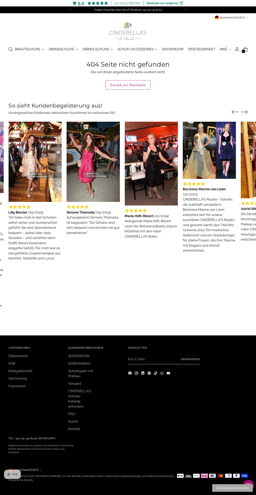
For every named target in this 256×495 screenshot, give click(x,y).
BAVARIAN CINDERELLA (50, 476)
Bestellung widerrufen (232, 488)
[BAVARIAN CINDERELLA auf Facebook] (130, 374)
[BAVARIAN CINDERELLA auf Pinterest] (149, 374)
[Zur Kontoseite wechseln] (237, 49)
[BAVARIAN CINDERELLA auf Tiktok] (156, 374)
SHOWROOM (78, 356)
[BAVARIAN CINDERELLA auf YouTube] (168, 374)
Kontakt (74, 429)
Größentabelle (79, 363)
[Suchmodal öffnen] (11, 49)
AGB (11, 363)
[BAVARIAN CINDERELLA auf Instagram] (136, 374)
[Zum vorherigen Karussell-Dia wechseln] (235, 112)
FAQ (71, 414)
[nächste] (186, 9)
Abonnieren (190, 359)
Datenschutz (18, 356)
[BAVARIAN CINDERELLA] (128, 31)
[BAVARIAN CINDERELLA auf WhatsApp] (162, 374)
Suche (73, 421)
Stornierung (17, 378)
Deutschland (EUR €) (232, 17)
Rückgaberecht (20, 371)
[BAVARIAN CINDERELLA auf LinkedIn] (143, 374)
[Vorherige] (70, 9)
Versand (74, 384)
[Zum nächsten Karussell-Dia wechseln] (244, 111)
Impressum (17, 386)
